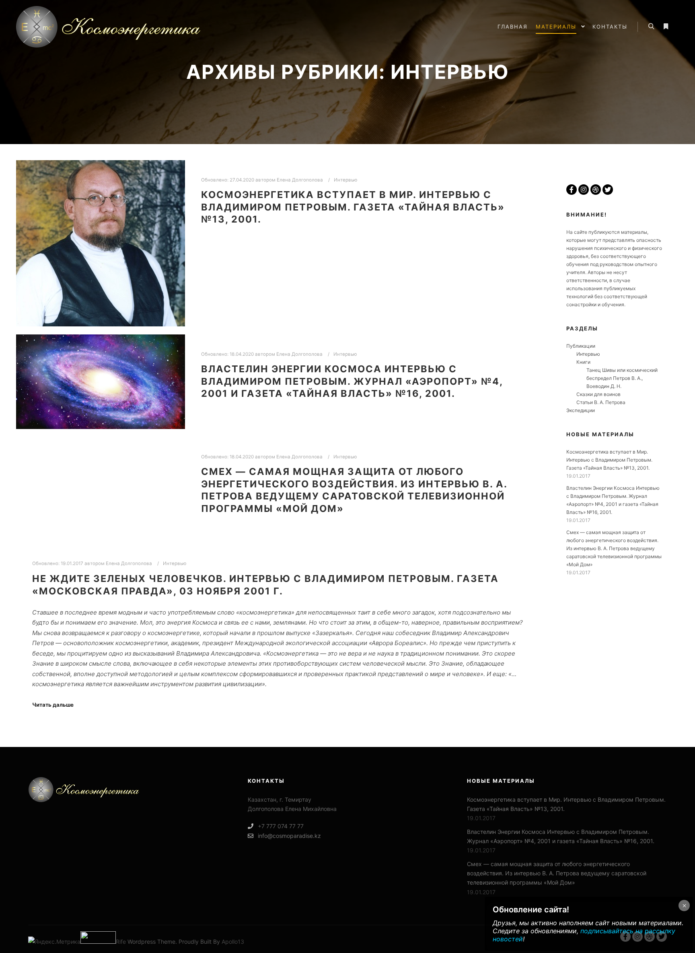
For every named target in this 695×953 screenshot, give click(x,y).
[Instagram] (583, 189)
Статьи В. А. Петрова (600, 402)
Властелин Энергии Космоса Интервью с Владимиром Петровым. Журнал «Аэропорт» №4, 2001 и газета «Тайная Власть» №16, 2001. (352, 381)
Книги (583, 362)
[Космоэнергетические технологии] (116, 27)
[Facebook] (571, 189)
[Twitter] (607, 189)
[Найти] (651, 26)
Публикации (580, 346)
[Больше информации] (665, 26)
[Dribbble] (595, 189)
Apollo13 (233, 941)
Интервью (345, 180)
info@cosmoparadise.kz (289, 835)
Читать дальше (53, 704)
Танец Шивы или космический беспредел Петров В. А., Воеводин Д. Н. (622, 378)
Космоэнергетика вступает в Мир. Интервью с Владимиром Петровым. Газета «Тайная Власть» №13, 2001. (353, 207)
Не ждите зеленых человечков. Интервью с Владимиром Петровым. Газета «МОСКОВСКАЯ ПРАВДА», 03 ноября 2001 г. (265, 585)
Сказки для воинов (598, 394)
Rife (121, 941)
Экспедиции (580, 410)
